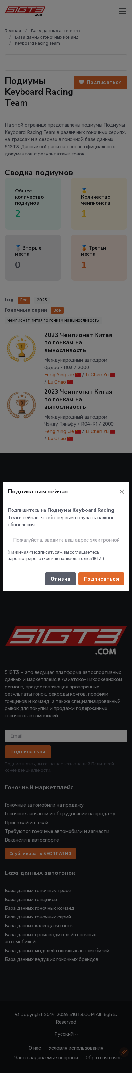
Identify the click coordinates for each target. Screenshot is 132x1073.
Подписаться (101, 579)
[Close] (122, 492)
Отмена (60, 579)
